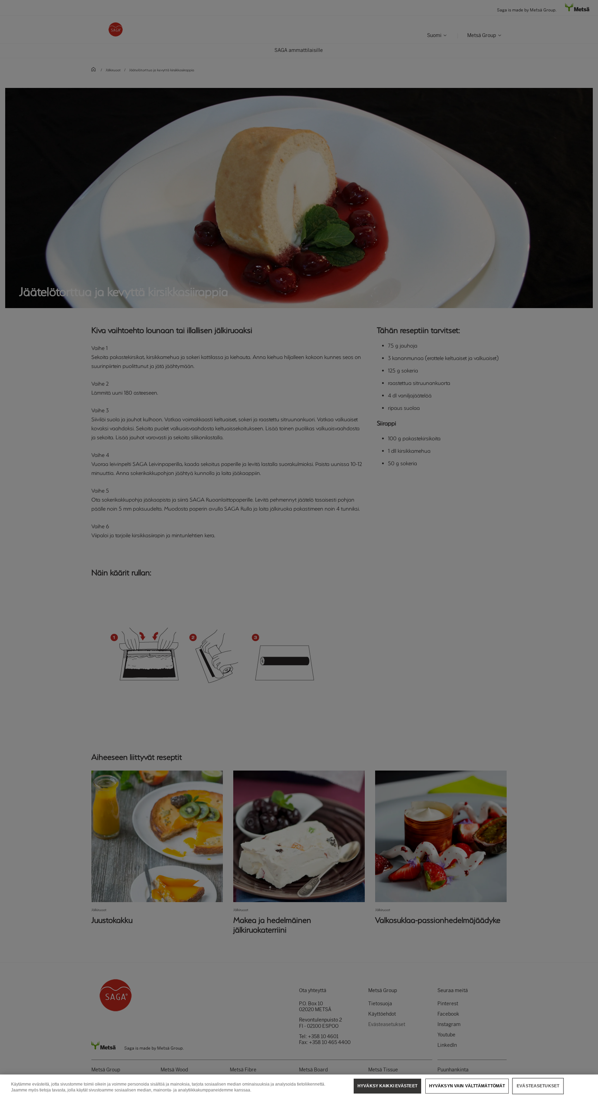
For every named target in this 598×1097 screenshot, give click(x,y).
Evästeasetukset (538, 1085)
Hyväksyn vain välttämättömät (467, 1085)
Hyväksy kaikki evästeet (387, 1085)
